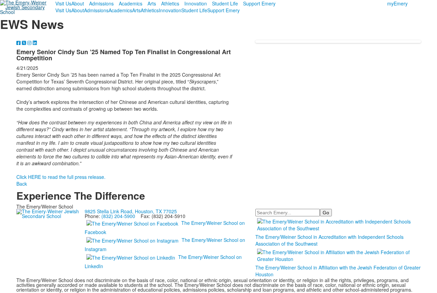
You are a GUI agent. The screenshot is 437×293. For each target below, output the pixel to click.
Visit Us (63, 3)
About (77, 3)
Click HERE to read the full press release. (60, 176)
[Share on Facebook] (19, 42)
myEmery (397, 3)
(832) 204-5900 (118, 216)
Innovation (195, 3)
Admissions (101, 3)
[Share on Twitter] (24, 42)
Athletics (170, 3)
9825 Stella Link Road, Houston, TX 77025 (131, 211)
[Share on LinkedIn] (35, 42)
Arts (151, 3)
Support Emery (259, 3)
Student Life (225, 3)
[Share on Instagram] (30, 42)
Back (21, 183)
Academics (130, 3)
